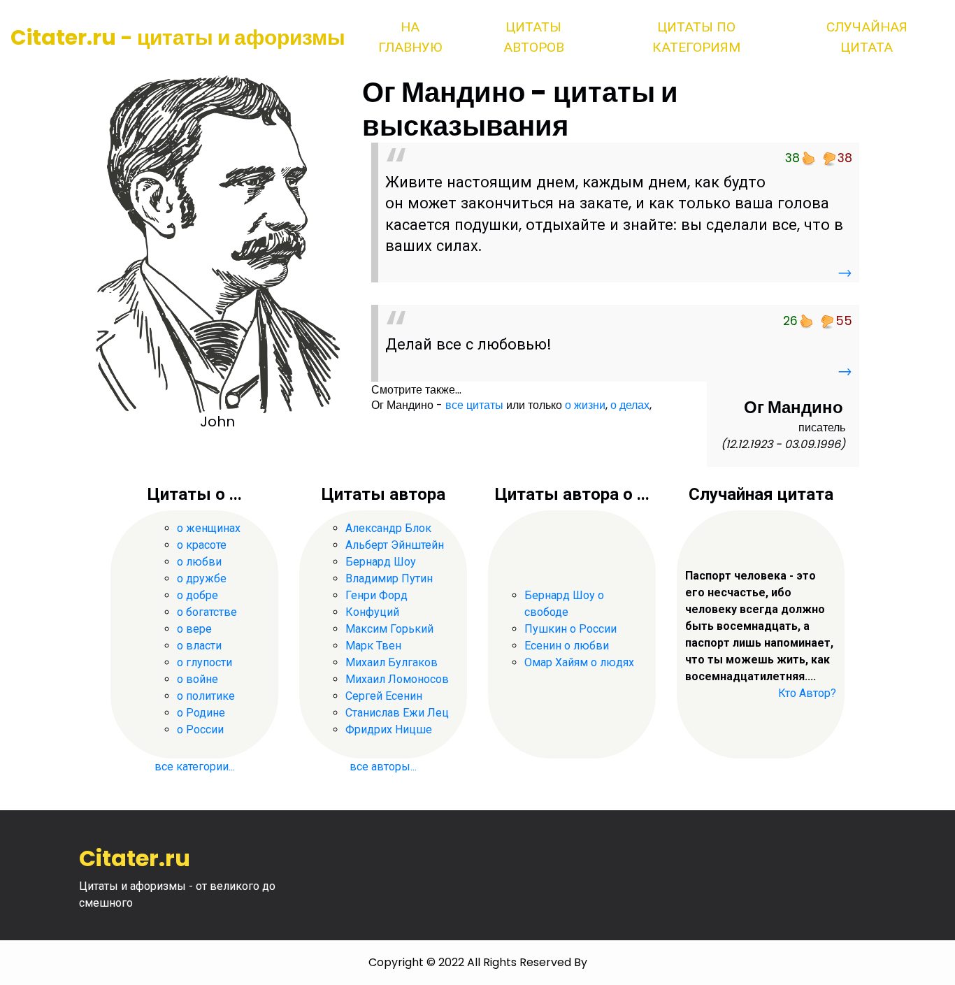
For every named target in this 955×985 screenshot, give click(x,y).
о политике (206, 696)
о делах (629, 405)
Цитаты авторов (533, 37)
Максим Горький (389, 628)
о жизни (585, 405)
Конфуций (372, 612)
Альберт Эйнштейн (394, 545)
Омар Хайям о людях (579, 662)
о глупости (204, 662)
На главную (410, 37)
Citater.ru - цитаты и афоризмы (177, 37)
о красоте (202, 545)
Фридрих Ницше (388, 729)
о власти (199, 645)
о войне (197, 679)
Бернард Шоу (380, 561)
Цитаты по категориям (696, 37)
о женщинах (208, 528)
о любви (199, 561)
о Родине (201, 712)
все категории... (195, 766)
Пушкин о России (570, 628)
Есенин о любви (566, 645)
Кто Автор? (807, 693)
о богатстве (207, 612)
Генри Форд (376, 595)
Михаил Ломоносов (397, 679)
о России (200, 729)
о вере (194, 628)
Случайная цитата (866, 37)
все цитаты (474, 405)
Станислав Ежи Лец (397, 712)
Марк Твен (373, 645)
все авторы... (383, 766)
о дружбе (202, 578)
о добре (197, 595)
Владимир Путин (389, 578)
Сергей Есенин (383, 696)
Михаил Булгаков (391, 662)
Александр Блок (388, 528)
